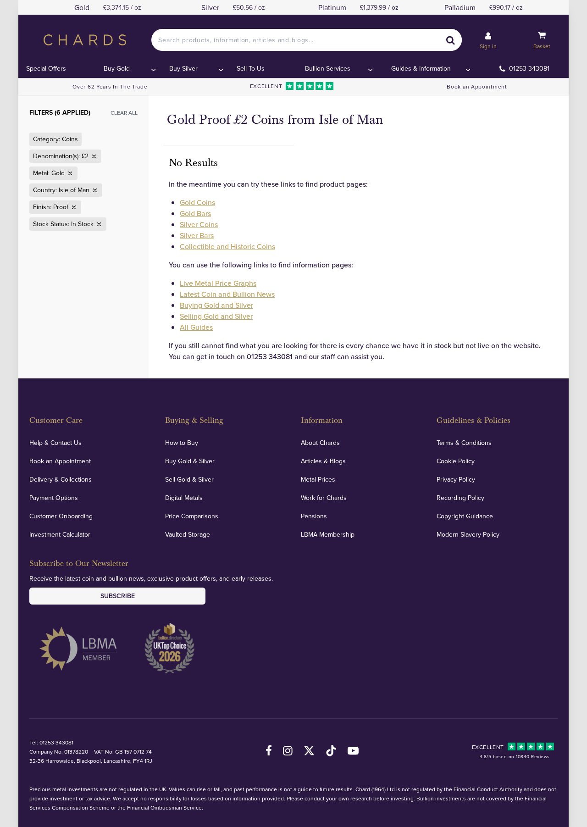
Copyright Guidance (465, 516)
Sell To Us (251, 68)
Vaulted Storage (187, 534)
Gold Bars (195, 213)
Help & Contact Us (55, 442)
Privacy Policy (456, 479)
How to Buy (181, 442)
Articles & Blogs (323, 461)
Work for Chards (324, 497)
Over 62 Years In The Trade (109, 86)
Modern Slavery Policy (468, 534)
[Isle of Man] (94, 190)
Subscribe (117, 595)
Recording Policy (460, 497)
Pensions (314, 516)
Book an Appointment (477, 86)
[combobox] (306, 40)
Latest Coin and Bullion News (227, 294)
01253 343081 (529, 68)
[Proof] (73, 207)
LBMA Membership (327, 534)
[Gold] (69, 173)
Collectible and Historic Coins (227, 246)
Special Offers (46, 68)
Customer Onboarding (61, 516)
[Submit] (451, 40)
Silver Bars (197, 235)
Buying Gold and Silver (216, 305)
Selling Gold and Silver (216, 316)
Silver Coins (199, 224)
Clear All (124, 113)
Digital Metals (184, 497)
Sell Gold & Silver (189, 479)
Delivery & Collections (60, 479)
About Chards (320, 442)
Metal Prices (318, 479)
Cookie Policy (456, 461)
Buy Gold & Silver (190, 461)
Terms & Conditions (464, 442)
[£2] (93, 156)
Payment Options (53, 497)
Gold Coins (197, 202)
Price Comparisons (191, 516)
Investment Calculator (59, 534)
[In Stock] (98, 224)
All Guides (196, 327)
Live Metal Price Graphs (218, 283)
